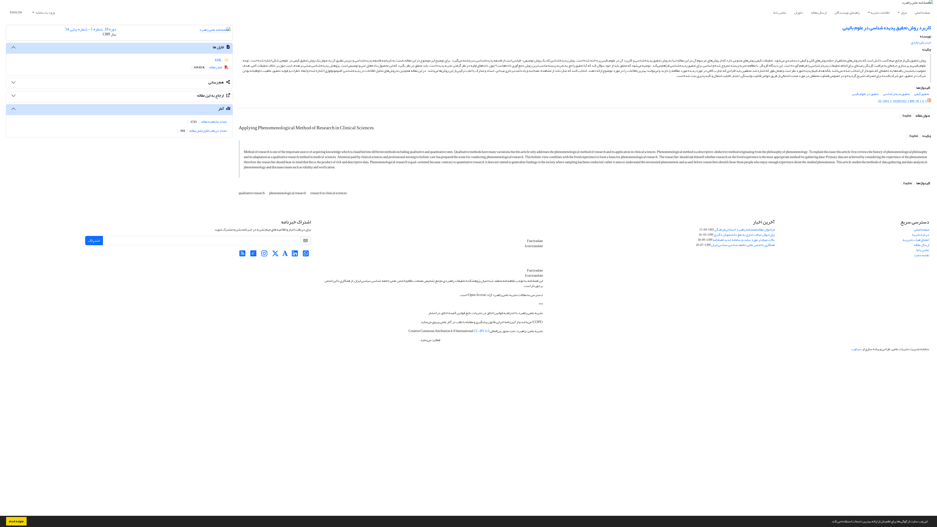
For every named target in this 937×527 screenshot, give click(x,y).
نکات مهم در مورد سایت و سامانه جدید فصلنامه (744, 239)
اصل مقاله (208, 67)
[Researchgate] (253, 255)
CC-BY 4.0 (481, 331)
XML (218, 60)
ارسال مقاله (818, 12)
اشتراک (94, 240)
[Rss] (242, 255)
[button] (829, 522)
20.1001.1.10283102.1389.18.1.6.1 (902, 101)
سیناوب (856, 349)
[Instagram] (264, 255)
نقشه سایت (921, 255)
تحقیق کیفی (921, 94)
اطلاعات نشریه (880, 12)
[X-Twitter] (275, 255)
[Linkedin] (295, 255)
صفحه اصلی (922, 12)
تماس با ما (779, 12)
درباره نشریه (920, 234)
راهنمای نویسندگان (847, 12)
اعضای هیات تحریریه (916, 239)
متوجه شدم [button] (16, 521)
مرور (904, 12)
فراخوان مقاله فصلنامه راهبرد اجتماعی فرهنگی (744, 229)
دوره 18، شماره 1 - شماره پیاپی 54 (90, 29)
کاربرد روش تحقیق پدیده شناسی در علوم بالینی (887, 27)
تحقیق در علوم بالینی (865, 94)
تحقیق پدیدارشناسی (896, 94)
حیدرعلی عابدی (921, 42)
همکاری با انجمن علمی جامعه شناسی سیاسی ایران (743, 245)
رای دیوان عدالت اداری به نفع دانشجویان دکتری (744, 234)
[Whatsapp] (306, 255)
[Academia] (285, 255)
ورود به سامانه (45, 12)
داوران (798, 12)
